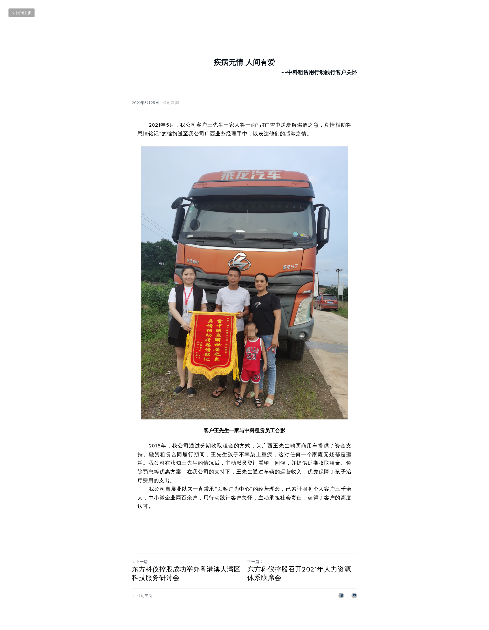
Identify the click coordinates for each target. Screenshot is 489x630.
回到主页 (24, 12)
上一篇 (142, 561)
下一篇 (253, 561)
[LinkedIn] (341, 595)
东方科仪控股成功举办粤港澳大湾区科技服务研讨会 (186, 573)
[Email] (354, 595)
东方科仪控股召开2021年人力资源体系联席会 (299, 573)
